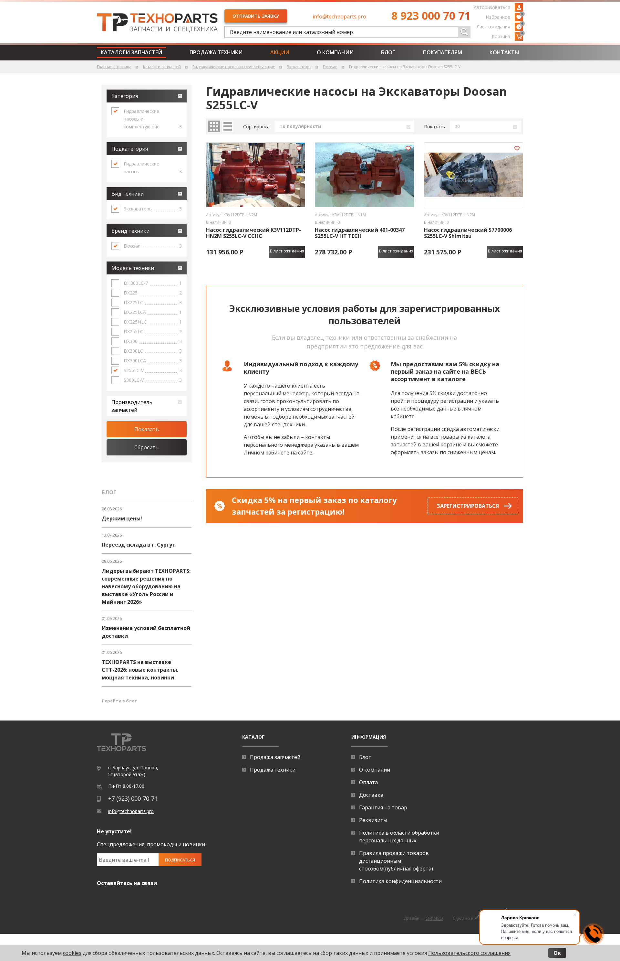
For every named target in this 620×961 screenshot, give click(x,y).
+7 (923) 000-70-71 (133, 798)
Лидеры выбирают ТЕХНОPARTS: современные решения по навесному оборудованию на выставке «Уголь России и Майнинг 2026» (146, 586)
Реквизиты (373, 820)
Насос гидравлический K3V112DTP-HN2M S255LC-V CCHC (253, 233)
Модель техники (132, 268)
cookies (72, 952)
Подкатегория (129, 148)
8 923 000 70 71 (430, 15)
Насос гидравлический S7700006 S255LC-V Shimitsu (468, 233)
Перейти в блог (119, 701)
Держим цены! (122, 518)
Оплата (368, 782)
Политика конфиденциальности (400, 881)
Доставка (371, 794)
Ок (557, 952)
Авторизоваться (492, 7)
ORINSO (434, 918)
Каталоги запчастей (131, 52)
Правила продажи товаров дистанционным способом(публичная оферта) (396, 860)
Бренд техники (130, 230)
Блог (388, 52)
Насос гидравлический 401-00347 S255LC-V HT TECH (360, 233)
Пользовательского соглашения (469, 952)
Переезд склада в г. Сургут (138, 544)
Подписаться (180, 860)
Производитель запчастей (131, 406)
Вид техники (127, 193)
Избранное (504, 16)
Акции (279, 52)
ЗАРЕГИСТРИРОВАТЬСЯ (468, 505)
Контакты (504, 52)
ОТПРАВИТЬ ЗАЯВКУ (255, 16)
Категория (124, 96)
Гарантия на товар (383, 807)
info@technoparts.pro (339, 16)
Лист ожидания (500, 26)
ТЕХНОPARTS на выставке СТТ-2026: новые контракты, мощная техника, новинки (140, 669)
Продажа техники (216, 52)
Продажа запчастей (275, 757)
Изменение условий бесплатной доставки (146, 632)
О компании (335, 52)
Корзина (507, 35)
